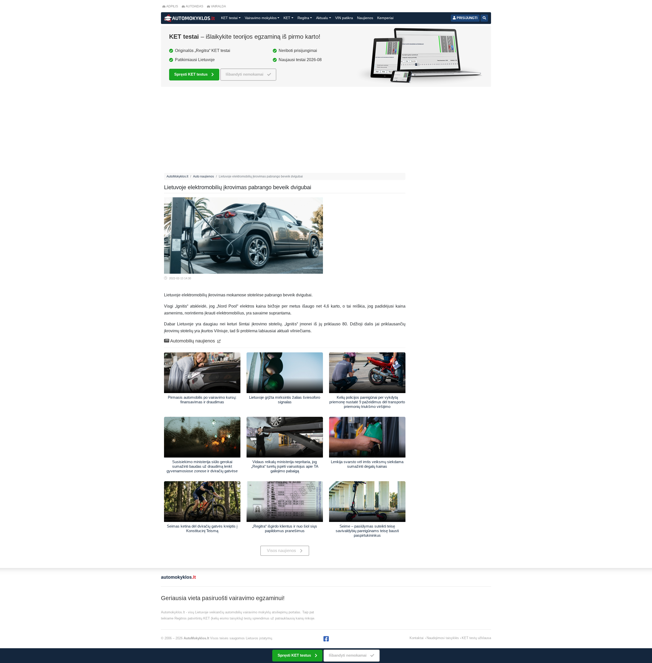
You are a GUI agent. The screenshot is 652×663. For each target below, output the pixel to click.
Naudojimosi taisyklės (443, 638)
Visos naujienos (281, 550)
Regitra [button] (303, 18)
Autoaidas (194, 6)
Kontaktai (417, 638)
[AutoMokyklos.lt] (189, 18)
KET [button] (286, 18)
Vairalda (218, 6)
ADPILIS (172, 6)
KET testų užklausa (476, 638)
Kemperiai (385, 18)
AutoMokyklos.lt (177, 176)
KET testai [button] (229, 18)
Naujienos (365, 18)
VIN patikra (344, 18)
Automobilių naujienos (192, 340)
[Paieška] (484, 18)
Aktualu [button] (322, 18)
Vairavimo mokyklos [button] (261, 18)
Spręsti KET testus (191, 74)
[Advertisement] (284, 131)
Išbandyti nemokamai (244, 74)
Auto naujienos (203, 176)
